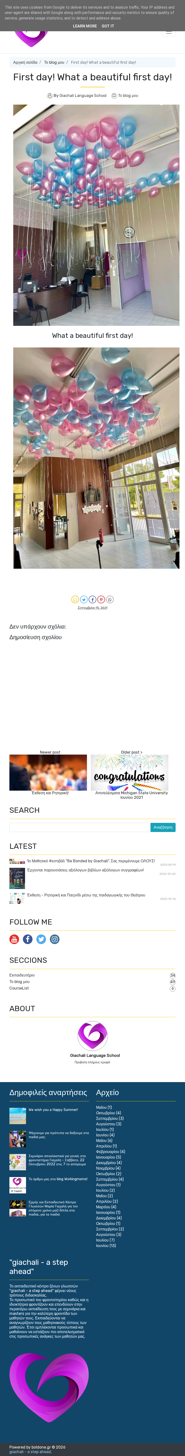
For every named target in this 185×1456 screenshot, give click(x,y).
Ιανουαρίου (105, 1157)
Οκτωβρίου (105, 1113)
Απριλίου (104, 1146)
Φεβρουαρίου (107, 1151)
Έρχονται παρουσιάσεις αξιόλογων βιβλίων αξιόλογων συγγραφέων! (85, 870)
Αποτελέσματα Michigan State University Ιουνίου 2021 (131, 795)
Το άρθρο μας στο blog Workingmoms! (58, 1179)
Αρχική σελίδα (25, 62)
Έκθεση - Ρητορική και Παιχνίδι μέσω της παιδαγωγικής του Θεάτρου (86, 895)
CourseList (19, 988)
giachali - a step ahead (30, 1452)
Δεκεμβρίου (106, 1162)
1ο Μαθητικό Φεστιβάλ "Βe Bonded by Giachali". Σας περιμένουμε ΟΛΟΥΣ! (91, 861)
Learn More (85, 26)
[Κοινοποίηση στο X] (84, 599)
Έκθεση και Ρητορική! (50, 793)
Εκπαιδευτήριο (22, 975)
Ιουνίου (102, 1135)
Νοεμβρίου (105, 1168)
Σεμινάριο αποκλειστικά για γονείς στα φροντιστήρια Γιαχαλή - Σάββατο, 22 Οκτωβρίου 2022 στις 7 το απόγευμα (57, 1160)
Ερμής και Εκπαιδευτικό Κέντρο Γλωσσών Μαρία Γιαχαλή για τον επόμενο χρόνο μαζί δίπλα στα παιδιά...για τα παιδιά (53, 1208)
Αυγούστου (105, 1124)
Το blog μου (54, 62)
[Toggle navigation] (169, 31)
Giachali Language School (95, 1055)
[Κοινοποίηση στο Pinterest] (101, 599)
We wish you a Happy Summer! (53, 1110)
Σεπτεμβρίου (107, 1118)
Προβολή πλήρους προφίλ (92, 1062)
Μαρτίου (103, 1207)
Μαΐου (101, 1107)
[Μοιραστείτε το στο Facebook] (92, 599)
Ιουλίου (102, 1129)
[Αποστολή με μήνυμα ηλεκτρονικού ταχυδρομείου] (75, 599)
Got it (108, 26)
